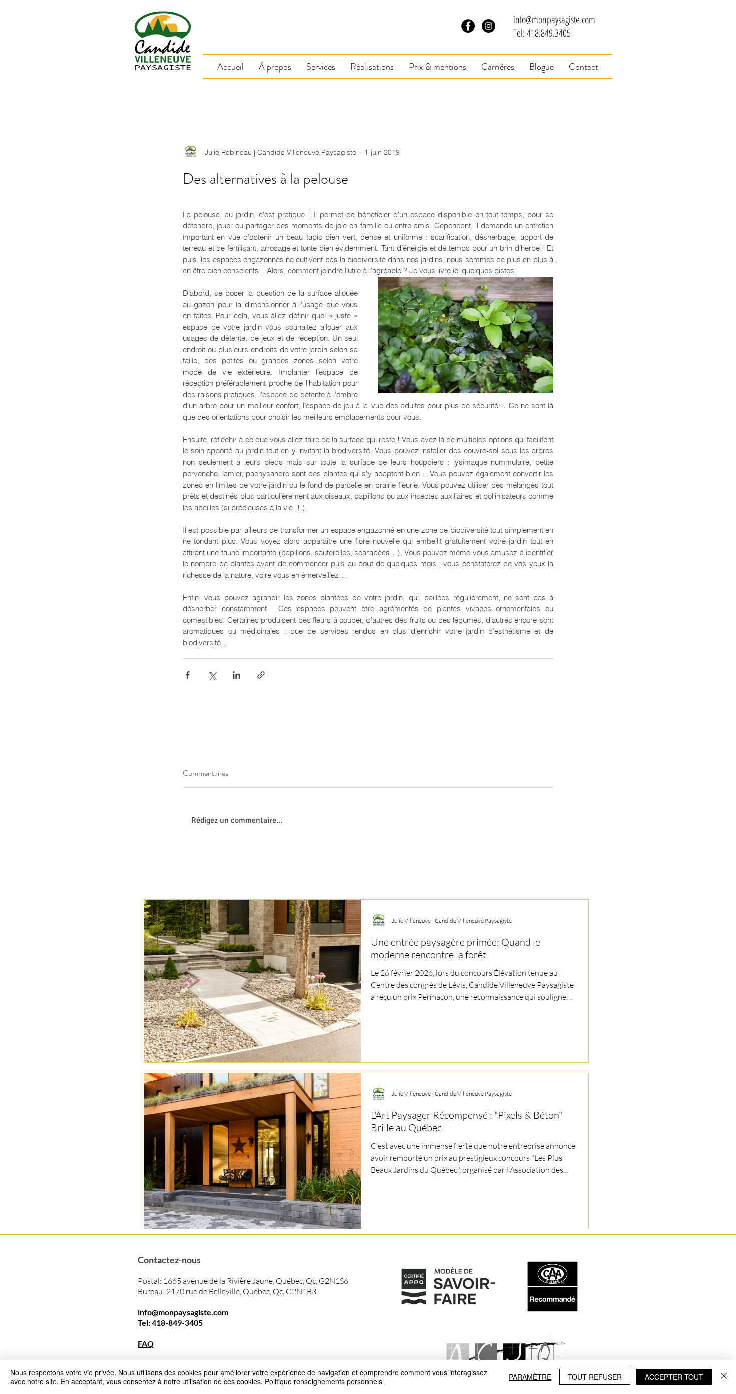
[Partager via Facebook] (187, 675)
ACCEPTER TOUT (674, 1377)
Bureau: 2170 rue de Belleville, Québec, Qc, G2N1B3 (227, 1291)
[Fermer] (724, 1377)
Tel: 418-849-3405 (170, 1322)
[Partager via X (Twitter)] (212, 675)
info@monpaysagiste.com (554, 19)
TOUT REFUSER (595, 1377)
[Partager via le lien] (261, 675)
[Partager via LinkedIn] (236, 675)
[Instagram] (488, 26)
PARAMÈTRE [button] (530, 1377)
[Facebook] (468, 26)
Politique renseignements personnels (323, 1381)
